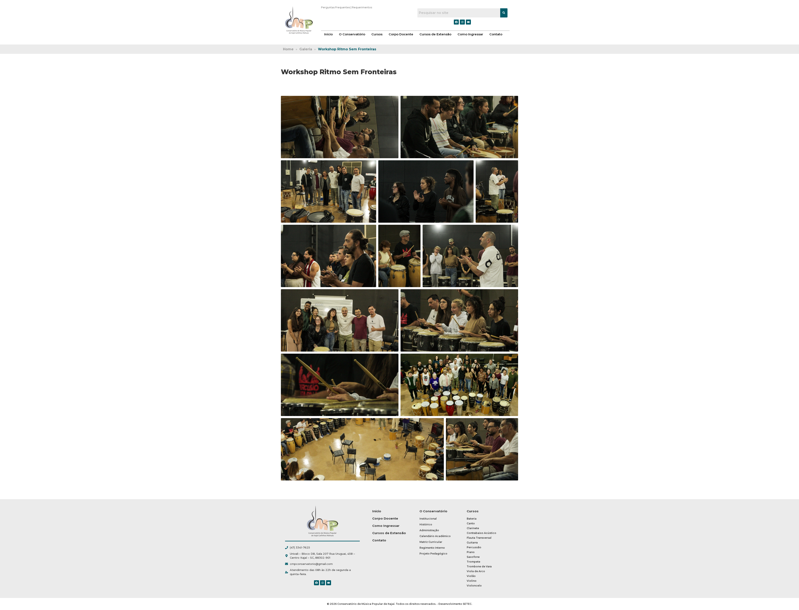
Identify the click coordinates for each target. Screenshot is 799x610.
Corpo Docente (401, 34)
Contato (495, 34)
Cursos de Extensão (435, 34)
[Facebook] (316, 582)
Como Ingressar (470, 34)
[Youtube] (328, 582)
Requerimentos (362, 7)
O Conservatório (352, 34)
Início (328, 34)
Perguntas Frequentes (335, 7)
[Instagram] (322, 582)
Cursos (376, 34)
